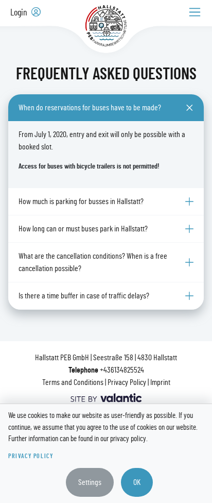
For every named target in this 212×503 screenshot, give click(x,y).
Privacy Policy (127, 382)
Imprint (160, 382)
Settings (89, 482)
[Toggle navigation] (195, 12)
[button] (106, 107)
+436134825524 (122, 370)
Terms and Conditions (72, 382)
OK (136, 482)
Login (19, 13)
